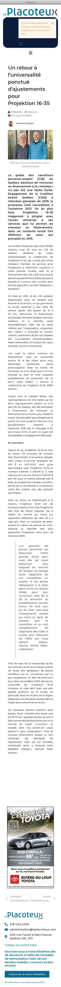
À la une (15, 115)
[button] (52, 23)
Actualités (26, 115)
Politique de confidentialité (21, 945)
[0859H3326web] (30, 847)
